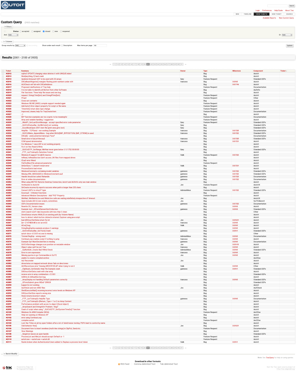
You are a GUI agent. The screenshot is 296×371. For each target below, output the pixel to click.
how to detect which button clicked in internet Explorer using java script (50, 217)
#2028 (8, 117)
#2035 (8, 136)
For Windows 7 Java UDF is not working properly (40, 144)
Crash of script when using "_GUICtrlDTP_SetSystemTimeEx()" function (50, 309)
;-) (22, 114)
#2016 (8, 84)
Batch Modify (11, 354)
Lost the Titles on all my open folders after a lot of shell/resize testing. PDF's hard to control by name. (63, 323)
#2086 (8, 274)
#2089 (8, 282)
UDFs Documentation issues (32, 204)
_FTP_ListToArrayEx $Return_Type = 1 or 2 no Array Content (46, 301)
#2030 (8, 122)
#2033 (8, 130)
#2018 (8, 90)
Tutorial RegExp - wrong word (33, 236)
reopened (66, 31)
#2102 (8, 318)
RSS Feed (125, 364)
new (56, 31)
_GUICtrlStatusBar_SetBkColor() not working (39, 125)
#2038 (8, 144)
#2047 (8, 168)
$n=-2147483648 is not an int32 (34, 223)
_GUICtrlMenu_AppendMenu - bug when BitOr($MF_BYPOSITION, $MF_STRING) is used (57, 133)
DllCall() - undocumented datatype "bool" (38, 136)
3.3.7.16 (236, 84)
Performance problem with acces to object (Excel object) (45, 304)
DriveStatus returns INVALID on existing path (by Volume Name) (47, 215)
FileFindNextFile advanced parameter (36, 163)
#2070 (8, 231)
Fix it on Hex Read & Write (32, 147)
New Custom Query (286, 18)
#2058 (8, 198)
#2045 (8, 163)
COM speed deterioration (31, 141)
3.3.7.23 (236, 176)
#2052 (8, 182)
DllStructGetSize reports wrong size (36, 293)
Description (67, 45)
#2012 (8, 73)
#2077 (8, 250)
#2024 (8, 106)
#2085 (8, 271)
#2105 (8, 326)
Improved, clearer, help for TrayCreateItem (38, 111)
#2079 (8, 255)
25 (161, 64)
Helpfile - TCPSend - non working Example (38, 130)
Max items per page (84, 45)
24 (158, 64)
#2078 (8, 252)
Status (16, 31)
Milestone (237, 71)
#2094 (8, 296)
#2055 (8, 190)
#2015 (8, 82)
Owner (183, 71)
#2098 (8, 307)
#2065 (8, 217)
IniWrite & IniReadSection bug (33, 277)
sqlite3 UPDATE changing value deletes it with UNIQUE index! (46, 73)
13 (121, 64)
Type (205, 71)
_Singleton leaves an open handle (35, 334)
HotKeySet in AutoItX (30, 185)
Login (258, 10)
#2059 (8, 201)
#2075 (8, 244)
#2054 (8, 187)
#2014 (8, 79)
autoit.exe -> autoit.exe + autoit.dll (35, 339)
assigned (37, 31)
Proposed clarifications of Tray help (36, 87)
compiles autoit (27, 320)
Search (289, 14)
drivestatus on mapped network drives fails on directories (44, 263)
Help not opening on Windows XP (34, 315)
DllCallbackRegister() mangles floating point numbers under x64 (47, 82)
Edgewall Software (26, 369)
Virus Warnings (27, 331)
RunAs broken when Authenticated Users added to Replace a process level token (54, 342)
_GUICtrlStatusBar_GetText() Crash (36, 231)
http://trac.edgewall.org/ (286, 369)
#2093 (8, 293)
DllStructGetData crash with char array (37, 271)
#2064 (8, 215)
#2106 (8, 328)
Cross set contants (29, 101)
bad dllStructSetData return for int (35, 220)
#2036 (8, 139)
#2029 (8, 120)
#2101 (8, 315)
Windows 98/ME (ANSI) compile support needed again (43, 103)
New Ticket (276, 14)
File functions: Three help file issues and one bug (41, 92)
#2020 (8, 95)
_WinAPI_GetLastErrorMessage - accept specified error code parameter (51, 122)
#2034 (8, 133)
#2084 (8, 269)
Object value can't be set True (33, 247)
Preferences (267, 10)
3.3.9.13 (236, 244)
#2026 (8, 111)
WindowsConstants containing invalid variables (40, 171)
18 (138, 64)
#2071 (8, 233)
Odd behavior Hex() (29, 326)
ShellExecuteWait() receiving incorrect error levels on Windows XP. (48, 290)
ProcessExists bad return (31, 168)
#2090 (8, 285)
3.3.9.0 (235, 82)
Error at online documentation (33, 179)
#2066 (8, 220)
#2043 (8, 158)
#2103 (8, 320)
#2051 (8, 179)
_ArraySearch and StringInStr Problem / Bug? (39, 307)
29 (175, 64)
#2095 (8, 299)
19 (141, 64)
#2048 (8, 171)
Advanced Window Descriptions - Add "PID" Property (42, 195)
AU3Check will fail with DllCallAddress (36, 84)
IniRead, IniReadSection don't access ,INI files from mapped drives (48, 158)
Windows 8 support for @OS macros (36, 155)
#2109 (8, 337)
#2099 (8, 309)
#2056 (8, 193)
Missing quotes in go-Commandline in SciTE (39, 255)
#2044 (8, 160)
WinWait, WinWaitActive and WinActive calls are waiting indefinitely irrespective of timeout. (58, 198)
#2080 (8, 258)
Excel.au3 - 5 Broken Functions (33, 193)
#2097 (8, 304)
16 (131, 64)
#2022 (8, 101)
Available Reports (269, 18)
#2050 (8, 176)
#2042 (8, 155)
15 (128, 64)
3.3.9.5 (235, 206)
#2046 (8, 166)
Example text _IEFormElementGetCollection (39, 209)
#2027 (8, 114)
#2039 (8, 147)
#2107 (8, 331)
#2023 (8, 103)
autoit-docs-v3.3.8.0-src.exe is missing (37, 233)
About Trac (289, 10)
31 (182, 64)
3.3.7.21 (236, 141)
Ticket (8, 71)
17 (134, 64)
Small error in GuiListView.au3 (33, 139)
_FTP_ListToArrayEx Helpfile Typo (35, 299)
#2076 (8, 247)
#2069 (8, 228)
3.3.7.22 (236, 133)
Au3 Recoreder (27, 261)
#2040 (8, 149)
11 (114, 64)
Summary (25, 71)
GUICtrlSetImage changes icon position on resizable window (45, 244)
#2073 (8, 239)
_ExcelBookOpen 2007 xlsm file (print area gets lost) (43, 128)
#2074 (8, 242)
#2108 (8, 334)
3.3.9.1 (235, 231)
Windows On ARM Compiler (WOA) (35, 312)
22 (151, 64)
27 (168, 64)
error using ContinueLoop (31, 318)
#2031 (8, 125)
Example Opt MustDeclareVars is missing (38, 242)
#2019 (8, 92)
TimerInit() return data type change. (35, 109)
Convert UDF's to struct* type (33, 190)
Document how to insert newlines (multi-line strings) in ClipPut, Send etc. (51, 328)
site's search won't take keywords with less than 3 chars (44, 212)
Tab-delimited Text (169, 364)
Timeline (247, 14)
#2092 (8, 290)
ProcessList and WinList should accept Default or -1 (42, 337)
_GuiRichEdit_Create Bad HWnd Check (37, 250)
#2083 (8, 266)
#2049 (8, 174)
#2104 (8, 323)
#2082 (8, 263)
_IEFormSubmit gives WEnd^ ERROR (36, 282)
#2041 (8, 152)
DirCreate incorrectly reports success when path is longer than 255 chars (51, 187)
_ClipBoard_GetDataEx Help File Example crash (40, 269)
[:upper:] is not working (30, 285)
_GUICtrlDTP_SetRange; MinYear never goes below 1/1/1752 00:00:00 (50, 149)
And (5, 35)
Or (280, 35)
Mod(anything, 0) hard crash (32, 76)
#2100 (8, 312)
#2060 (8, 204)
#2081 (8, 261)
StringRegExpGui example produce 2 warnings (40, 228)
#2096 (8, 301)
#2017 (8, 87)
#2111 (8, 342)
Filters (9, 27)
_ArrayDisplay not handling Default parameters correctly (44, 280)
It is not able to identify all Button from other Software (44, 90)
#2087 (8, 277)
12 (118, 64)
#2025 (8, 109)
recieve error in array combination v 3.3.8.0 (38, 274)
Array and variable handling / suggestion (37, 120)
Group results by (8, 45)
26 (165, 64)
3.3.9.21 (236, 220)
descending (33, 45)
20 (145, 64)
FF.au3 (23, 98)
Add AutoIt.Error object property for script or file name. (43, 106)
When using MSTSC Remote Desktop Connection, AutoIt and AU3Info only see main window (58, 182)
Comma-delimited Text (144, 364)
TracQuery (270, 358)
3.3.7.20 (236, 130)
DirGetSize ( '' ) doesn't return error (35, 166)
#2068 (8, 225)
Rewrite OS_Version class (31, 206)
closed (47, 31)
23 (155, 64)
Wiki (237, 14)
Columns (8, 41)
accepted (25, 31)
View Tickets (261, 14)
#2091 (8, 288)
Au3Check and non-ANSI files (33, 288)
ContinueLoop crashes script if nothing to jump (40, 239)
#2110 (8, 339)
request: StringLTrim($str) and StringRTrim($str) (40, 95)
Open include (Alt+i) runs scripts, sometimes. (39, 201)
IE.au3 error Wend (28, 160)
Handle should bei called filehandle (35, 176)
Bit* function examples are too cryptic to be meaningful (44, 117)
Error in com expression (30, 252)
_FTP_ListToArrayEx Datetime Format (37, 152)
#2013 (8, 76)
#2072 (8, 236)
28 (172, 64)
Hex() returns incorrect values (33, 296)
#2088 (8, 280)
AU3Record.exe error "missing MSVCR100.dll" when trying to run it (48, 266)
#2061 (8, 206)
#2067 (8, 223)
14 (124, 64)
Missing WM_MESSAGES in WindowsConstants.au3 (42, 174)
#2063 (8, 212)
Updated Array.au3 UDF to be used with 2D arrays (41, 79)
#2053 (8, 185)
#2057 (8, 195)
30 (178, 64)
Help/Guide (278, 10)
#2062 (8, 209)
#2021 (8, 98)
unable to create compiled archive (35, 258)
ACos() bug (25, 225)
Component (258, 71)
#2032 (8, 128)
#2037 (8, 141)
